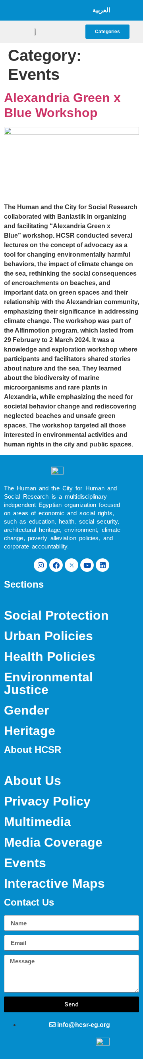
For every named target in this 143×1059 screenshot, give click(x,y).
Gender (26, 710)
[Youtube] (87, 565)
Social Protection (56, 615)
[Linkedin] (102, 565)
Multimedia (37, 822)
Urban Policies (48, 636)
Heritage (29, 731)
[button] (60, 10)
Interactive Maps (54, 883)
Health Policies (49, 656)
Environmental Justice (48, 683)
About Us (32, 780)
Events (25, 863)
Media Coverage (53, 842)
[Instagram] (40, 565)
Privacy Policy (47, 801)
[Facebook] (56, 565)
